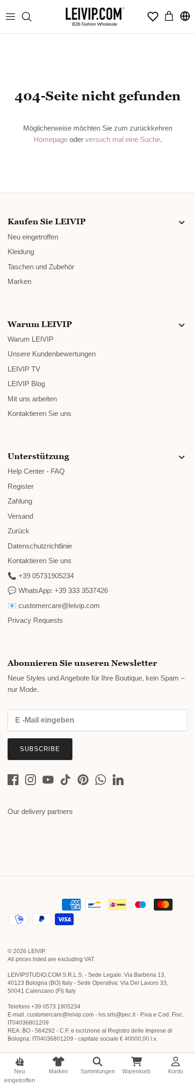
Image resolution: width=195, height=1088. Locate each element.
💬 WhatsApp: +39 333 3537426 (58, 590)
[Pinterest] (83, 779)
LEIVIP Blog (26, 384)
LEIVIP (36, 951)
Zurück (18, 531)
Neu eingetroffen (19, 1076)
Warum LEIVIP (30, 339)
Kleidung (21, 252)
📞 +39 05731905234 (41, 576)
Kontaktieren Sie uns (39, 413)
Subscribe (40, 748)
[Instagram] (30, 779)
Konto (175, 1071)
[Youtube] (48, 779)
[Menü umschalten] (10, 16)
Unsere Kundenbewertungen (52, 354)
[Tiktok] (65, 779)
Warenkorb (136, 1071)
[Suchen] (31, 16)
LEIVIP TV (24, 369)
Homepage (51, 139)
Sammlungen (97, 1071)
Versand (20, 516)
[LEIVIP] (94, 16)
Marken (58, 1071)
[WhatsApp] (100, 779)
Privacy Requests (35, 620)
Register (21, 486)
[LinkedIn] (118, 779)
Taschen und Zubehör (41, 267)
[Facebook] (13, 779)
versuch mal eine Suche (122, 139)
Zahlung (20, 501)
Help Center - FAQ (36, 471)
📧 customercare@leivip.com (54, 605)
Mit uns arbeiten (32, 399)
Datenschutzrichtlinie (40, 546)
